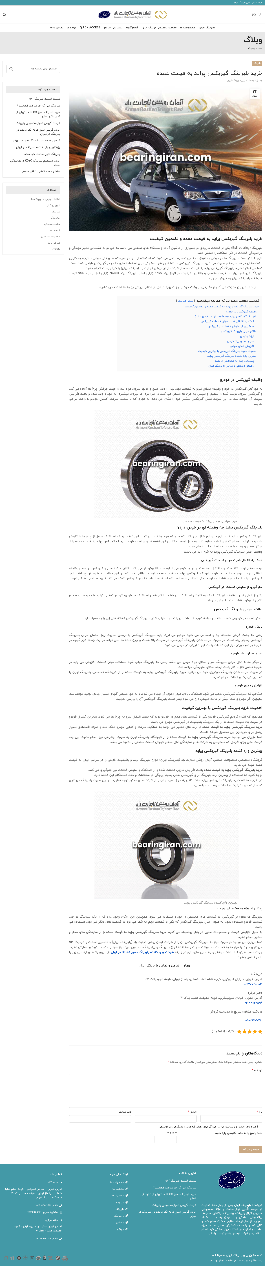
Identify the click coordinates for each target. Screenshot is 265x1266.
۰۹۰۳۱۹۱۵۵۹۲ (253, 1020)
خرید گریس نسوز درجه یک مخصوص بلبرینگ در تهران (38, 132)
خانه (260, 48)
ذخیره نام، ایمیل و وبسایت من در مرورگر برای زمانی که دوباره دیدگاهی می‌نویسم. (209, 1127)
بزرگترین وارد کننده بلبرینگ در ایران (38, 147)
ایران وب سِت (216, 1261)
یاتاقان (56, 249)
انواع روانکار (53, 205)
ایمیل (192, 1112)
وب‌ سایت (125, 1112)
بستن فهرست (185, 301)
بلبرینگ (251, 48)
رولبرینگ (55, 218)
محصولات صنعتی (50, 236)
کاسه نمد (55, 230)
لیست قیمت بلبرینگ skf (44, 99)
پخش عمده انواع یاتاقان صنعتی (40, 172)
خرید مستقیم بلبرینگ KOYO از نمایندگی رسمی (35, 163)
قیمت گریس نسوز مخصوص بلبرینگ (38, 123)
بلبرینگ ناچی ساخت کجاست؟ (42, 154)
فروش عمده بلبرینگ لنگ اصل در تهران (36, 141)
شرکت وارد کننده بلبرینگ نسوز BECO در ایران (142, 952)
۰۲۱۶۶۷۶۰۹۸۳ (253, 984)
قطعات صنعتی (52, 224)
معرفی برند (54, 243)
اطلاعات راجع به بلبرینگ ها (45, 199)
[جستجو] (11, 69)
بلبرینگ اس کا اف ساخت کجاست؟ (38, 106)
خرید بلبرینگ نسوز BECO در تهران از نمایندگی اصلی (38, 114)
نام (259, 1112)
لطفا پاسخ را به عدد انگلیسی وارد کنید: (238, 1133)
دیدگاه (257, 1070)
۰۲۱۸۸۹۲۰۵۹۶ (253, 1003)
